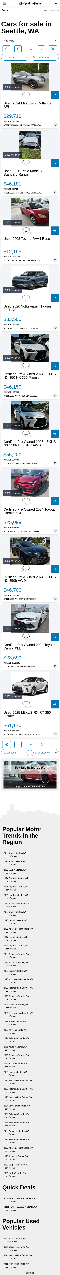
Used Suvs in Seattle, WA (14, 1240)
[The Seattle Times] (30, 3)
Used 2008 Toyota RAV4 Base (26, 238)
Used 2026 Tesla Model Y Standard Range (23, 172)
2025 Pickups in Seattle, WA (16, 1124)
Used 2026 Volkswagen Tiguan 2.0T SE (27, 308)
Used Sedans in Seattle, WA (16, 1248)
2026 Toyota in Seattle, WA (15, 896)
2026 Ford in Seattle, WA (14, 1174)
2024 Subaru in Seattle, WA (16, 1006)
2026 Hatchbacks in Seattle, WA (18, 1099)
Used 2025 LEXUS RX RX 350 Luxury (27, 714)
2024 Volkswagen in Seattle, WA (18, 1014)
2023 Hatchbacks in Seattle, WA (18, 989)
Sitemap (30, 1273)
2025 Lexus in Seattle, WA (15, 972)
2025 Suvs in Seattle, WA (14, 854)
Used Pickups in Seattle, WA (16, 1265)
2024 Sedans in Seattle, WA (16, 905)
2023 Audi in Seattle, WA (14, 1023)
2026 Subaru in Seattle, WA (16, 1158)
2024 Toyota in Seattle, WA (15, 879)
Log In (45, 10)
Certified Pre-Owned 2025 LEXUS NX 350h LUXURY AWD (29, 443)
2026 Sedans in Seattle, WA (16, 1056)
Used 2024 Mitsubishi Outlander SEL (28, 105)
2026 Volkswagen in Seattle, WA (18, 1149)
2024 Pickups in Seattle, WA (16, 1040)
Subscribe (54, 10)
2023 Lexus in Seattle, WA (15, 922)
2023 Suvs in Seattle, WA (14, 871)
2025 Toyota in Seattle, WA (15, 888)
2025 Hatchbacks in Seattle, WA (18, 1090)
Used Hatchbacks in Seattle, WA (18, 1257)
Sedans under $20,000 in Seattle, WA (20, 1208)
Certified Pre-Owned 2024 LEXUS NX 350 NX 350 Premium (29, 375)
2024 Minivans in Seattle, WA (16, 1107)
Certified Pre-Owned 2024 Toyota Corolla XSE (29, 511)
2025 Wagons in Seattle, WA (16, 1132)
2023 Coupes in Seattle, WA (16, 1166)
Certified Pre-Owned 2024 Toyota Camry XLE (29, 646)
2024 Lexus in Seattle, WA (15, 938)
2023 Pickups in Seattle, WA (16, 1115)
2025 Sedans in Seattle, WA (16, 955)
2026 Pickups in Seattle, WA (16, 1141)
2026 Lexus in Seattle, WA (15, 1073)
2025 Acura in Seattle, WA (15, 1048)
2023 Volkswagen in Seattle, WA (18, 981)
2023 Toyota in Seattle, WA (15, 947)
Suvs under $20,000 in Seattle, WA (19, 1200)
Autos (4, 10)
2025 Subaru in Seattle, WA (16, 964)
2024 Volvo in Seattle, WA (15, 1065)
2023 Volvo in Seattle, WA (15, 1031)
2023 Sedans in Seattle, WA (16, 997)
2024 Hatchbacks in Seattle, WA (18, 1082)
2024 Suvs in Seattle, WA (14, 863)
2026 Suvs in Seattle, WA (14, 913)
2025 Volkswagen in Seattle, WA (18, 930)
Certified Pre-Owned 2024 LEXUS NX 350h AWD (29, 578)
